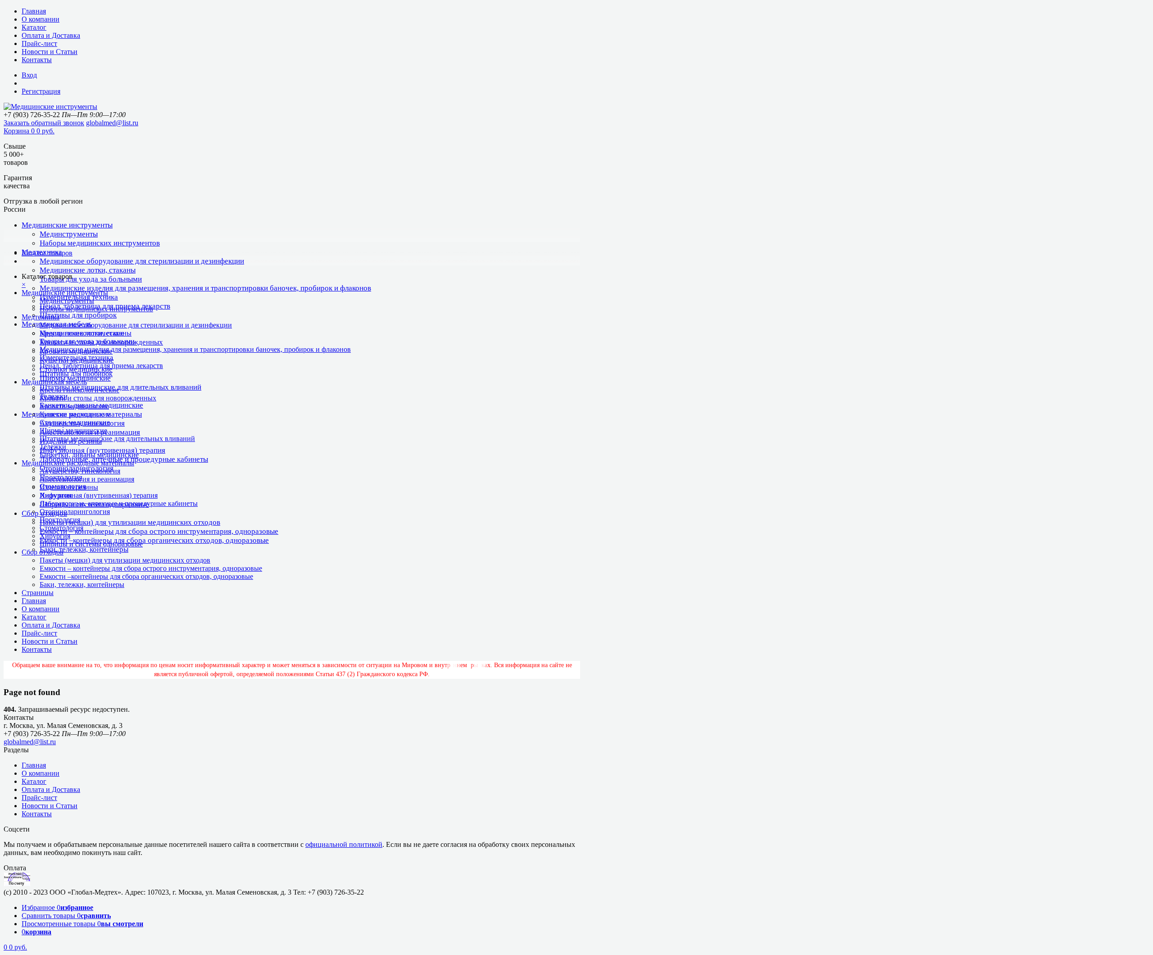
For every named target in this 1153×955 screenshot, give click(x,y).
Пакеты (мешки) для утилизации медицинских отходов (130, 522)
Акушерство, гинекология (80, 471)
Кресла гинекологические (79, 390)
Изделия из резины (69, 487)
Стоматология (61, 528)
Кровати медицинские (74, 406)
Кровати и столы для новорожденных (98, 398)
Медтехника (40, 317)
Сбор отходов (43, 552)
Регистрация (41, 91)
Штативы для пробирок (78, 315)
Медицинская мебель (54, 382)
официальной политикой (343, 844)
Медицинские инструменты (67, 225)
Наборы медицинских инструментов (100, 243)
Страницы (38, 592)
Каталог (34, 27)
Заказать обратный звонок (44, 123)
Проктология (60, 519)
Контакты (37, 60)
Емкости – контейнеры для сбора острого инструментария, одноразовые (159, 531)
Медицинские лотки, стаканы (88, 270)
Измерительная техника (76, 357)
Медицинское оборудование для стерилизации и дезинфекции (142, 261)
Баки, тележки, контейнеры (84, 549)
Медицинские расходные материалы (78, 463)
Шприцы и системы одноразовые (91, 544)
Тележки (53, 446)
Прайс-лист (39, 43)
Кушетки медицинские (75, 414)
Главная (34, 11)
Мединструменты (69, 234)
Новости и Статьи (49, 51)
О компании (40, 19)
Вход (29, 75)
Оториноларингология (75, 511)
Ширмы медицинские (73, 430)
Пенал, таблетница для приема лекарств (101, 365)
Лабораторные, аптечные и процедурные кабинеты (119, 503)
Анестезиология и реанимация (87, 479)
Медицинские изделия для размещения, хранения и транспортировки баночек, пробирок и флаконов (205, 288)
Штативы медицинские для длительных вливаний (120, 387)
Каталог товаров (47, 253)
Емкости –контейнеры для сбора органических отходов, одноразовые (154, 540)
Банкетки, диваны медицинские (89, 455)
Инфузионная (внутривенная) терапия (102, 450)
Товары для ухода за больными (91, 279)
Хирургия (55, 536)
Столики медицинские (75, 422)
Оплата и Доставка (51, 35)
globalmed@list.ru (112, 123)
